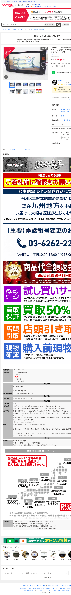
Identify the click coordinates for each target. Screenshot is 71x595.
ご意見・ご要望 (52, 590)
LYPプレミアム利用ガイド (58, 588)
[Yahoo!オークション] (13, 4)
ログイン (28, 6)
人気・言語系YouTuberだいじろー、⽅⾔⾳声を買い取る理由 (19, 1)
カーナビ (26, 29)
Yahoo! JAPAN (66, 585)
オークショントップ (6, 29)
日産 (43, 29)
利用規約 (48, 588)
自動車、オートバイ (18, 29)
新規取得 (37, 4)
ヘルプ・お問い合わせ (63, 590)
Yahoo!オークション (29, 585)
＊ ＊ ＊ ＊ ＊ (62, 82)
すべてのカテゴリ (49, 24)
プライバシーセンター (38, 588)
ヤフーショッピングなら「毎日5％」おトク (44, 6)
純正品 (39, 29)
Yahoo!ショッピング (54, 585)
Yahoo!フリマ (41, 585)
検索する (58, 25)
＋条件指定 (66, 24)
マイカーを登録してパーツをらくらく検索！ (18, 149)
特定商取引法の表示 (29, 590)
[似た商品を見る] (6, 77)
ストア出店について (41, 590)
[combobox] (23, 24)
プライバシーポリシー (25, 588)
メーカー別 (33, 29)
